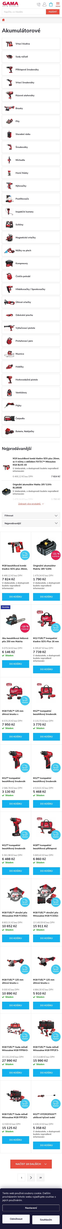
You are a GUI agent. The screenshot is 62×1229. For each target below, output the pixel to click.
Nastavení (31, 1208)
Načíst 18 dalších (28, 1164)
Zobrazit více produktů (29, 504)
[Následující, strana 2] (31, 1177)
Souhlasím (46, 1220)
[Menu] (58, 4)
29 (40, 1177)
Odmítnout (16, 1219)
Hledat (53, 11)
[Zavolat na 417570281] (39, 4)
